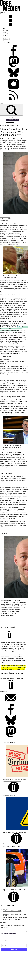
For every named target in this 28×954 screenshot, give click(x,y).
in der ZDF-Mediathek (14, 478)
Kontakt (5, 32)
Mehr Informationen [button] (5, 356)
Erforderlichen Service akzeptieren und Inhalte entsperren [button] (13, 362)
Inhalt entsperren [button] (5, 359)
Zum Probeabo (10, 122)
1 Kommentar (4, 220)
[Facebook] (11, 714)
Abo (4, 28)
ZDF (22, 678)
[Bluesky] (11, 725)
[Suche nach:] (13, 103)
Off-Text (19, 327)
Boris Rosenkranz (6, 600)
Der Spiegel (6, 39)
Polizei (18, 678)
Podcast (5, 35)
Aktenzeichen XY (11, 678)
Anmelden (12, 118)
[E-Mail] (11, 703)
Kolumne (5, 742)
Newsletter (6, 34)
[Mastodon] (11, 736)
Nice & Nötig (6, 42)
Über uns (5, 30)
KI (3, 40)
